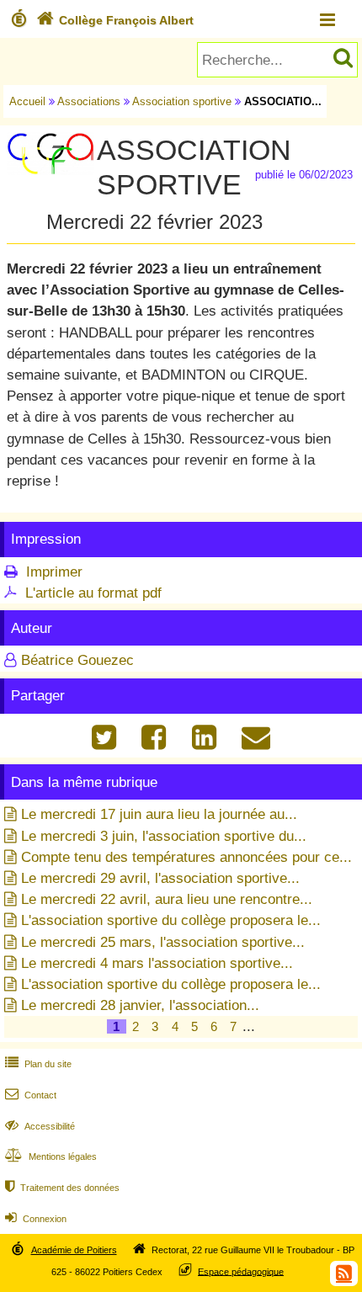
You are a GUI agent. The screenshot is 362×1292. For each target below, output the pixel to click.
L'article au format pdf (93, 593)
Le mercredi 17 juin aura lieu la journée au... (159, 814)
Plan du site (38, 1064)
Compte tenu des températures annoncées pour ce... (186, 857)
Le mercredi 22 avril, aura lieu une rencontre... (166, 899)
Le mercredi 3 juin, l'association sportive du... (163, 836)
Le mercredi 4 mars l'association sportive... (157, 963)
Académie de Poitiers (74, 1250)
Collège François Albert (115, 20)
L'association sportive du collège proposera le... (171, 920)
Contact (30, 1095)
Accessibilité (40, 1126)
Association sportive (182, 101)
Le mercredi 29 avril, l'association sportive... (160, 878)
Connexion (36, 1219)
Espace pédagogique (241, 1271)
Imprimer (54, 572)
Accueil (27, 101)
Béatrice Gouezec (77, 660)
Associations (88, 101)
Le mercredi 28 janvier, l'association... (140, 1005)
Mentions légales (51, 1156)
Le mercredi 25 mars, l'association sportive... (163, 942)
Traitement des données (62, 1188)
